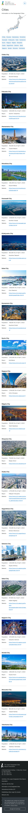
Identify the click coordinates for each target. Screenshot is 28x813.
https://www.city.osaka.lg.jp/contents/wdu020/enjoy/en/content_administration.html (17, 498)
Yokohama (22, 48)
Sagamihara (10, 45)
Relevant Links (5, 794)
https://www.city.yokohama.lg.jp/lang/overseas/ (17, 750)
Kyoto (3, 42)
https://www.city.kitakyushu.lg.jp (17, 259)
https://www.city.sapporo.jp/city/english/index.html (17, 643)
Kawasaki (4, 40)
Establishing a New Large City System (11, 792)
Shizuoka (15, 48)
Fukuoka (8, 37)
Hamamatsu (15, 37)
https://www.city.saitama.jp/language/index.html (17, 569)
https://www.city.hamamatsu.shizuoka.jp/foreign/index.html (17, 152)
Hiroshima (22, 37)
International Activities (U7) (8, 789)
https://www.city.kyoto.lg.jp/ (17, 363)
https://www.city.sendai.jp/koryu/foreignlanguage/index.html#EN (17, 679)
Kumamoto (23, 40)
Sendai (10, 48)
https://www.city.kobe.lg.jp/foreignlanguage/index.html (17, 294)
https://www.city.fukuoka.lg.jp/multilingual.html (17, 117)
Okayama (19, 42)
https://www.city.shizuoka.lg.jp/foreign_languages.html (17, 715)
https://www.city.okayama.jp (17, 463)
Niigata (14, 42)
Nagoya (8, 42)
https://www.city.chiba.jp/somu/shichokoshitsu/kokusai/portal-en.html (17, 81)
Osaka (4, 45)
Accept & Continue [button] (15, 809)
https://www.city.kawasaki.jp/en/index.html (17, 224)
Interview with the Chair (7, 784)
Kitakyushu (11, 40)
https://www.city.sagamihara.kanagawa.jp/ (17, 534)
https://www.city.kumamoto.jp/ (17, 328)
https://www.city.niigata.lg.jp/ (17, 428)
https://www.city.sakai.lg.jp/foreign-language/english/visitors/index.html (17, 606)
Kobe (17, 40)
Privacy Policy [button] (14, 805)
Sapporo (4, 48)
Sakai (21, 45)
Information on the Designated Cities (11, 786)
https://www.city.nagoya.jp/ (16, 396)
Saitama (16, 45)
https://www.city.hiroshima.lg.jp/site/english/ (17, 189)
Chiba (3, 37)
